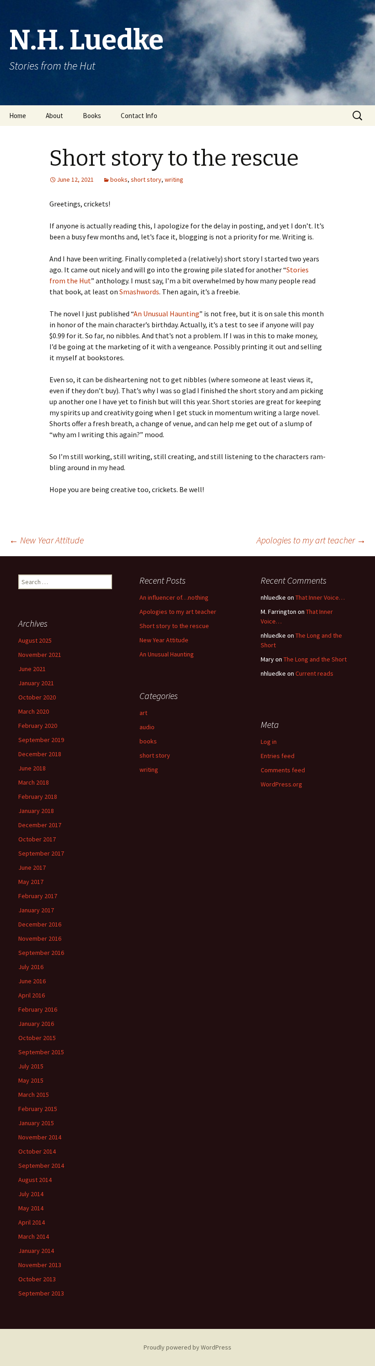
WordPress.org (281, 784)
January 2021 (36, 683)
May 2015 (30, 1080)
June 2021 (32, 669)
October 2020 (37, 697)
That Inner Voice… (320, 597)
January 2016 (36, 1023)
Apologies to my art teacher (311, 540)
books (119, 179)
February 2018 (37, 796)
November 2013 (39, 1265)
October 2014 (37, 1151)
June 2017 (32, 867)
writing (174, 179)
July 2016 (30, 967)
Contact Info (139, 115)
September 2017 (41, 853)
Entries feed (278, 756)
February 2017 (37, 896)
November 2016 (39, 938)
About (54, 115)
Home (17, 115)
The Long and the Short (315, 659)
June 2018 (32, 768)
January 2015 (36, 1123)
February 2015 (37, 1109)
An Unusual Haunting (166, 313)
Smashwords (139, 291)
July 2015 (30, 1066)
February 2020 (37, 725)
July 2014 (30, 1194)
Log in (269, 741)
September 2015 (41, 1052)
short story (146, 179)
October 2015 (37, 1038)
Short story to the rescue (174, 626)
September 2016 (41, 953)
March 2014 (33, 1236)
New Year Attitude (46, 540)
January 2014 (36, 1251)
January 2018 (36, 811)
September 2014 (41, 1165)
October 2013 (37, 1279)
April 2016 (31, 995)
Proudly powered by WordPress (187, 1347)
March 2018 (33, 782)
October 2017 (37, 839)
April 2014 (31, 1222)
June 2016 (32, 981)
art (143, 713)
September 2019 (41, 740)
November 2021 (39, 654)
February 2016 (37, 1009)
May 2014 (30, 1208)
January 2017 (36, 910)
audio (147, 727)
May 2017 (30, 882)
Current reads (314, 673)
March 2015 (33, 1094)
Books (92, 115)
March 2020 (33, 711)
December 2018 (39, 754)
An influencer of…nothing (174, 597)
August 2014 (35, 1180)
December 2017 (39, 825)
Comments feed (283, 770)
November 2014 (39, 1137)
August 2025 (35, 640)
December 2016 (39, 924)
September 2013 (41, 1293)
